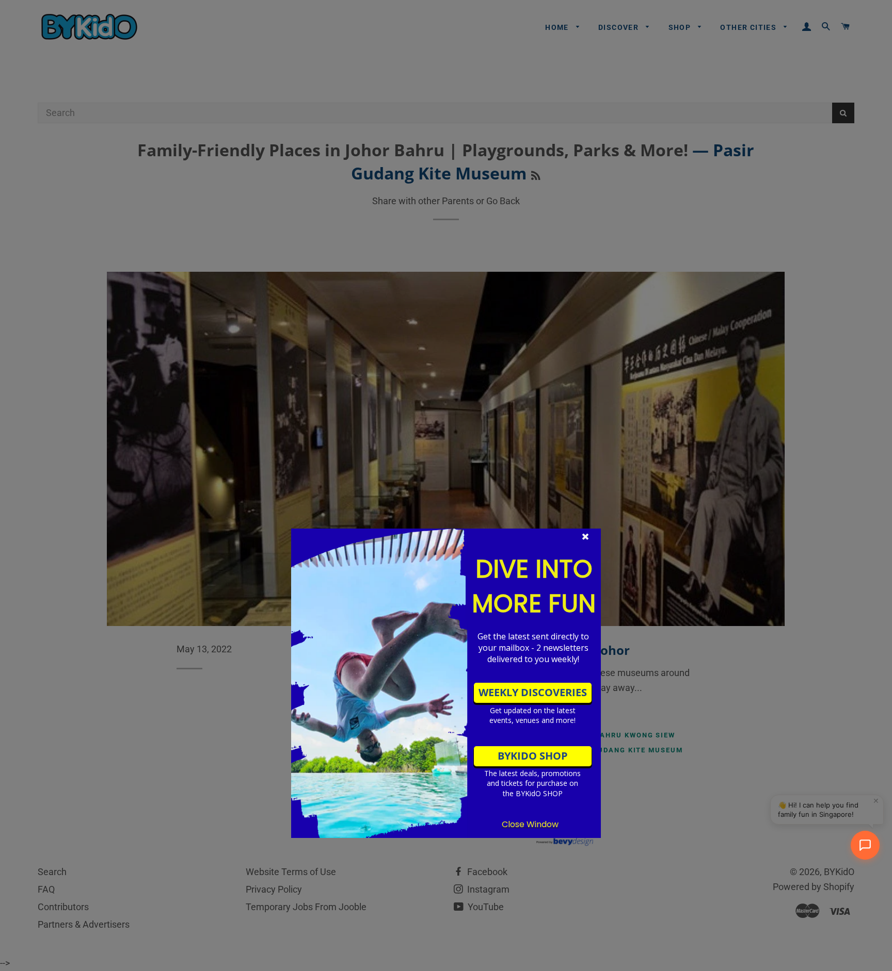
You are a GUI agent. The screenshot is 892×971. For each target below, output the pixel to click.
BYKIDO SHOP (533, 756)
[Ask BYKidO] (865, 845)
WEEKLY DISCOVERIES (533, 692)
